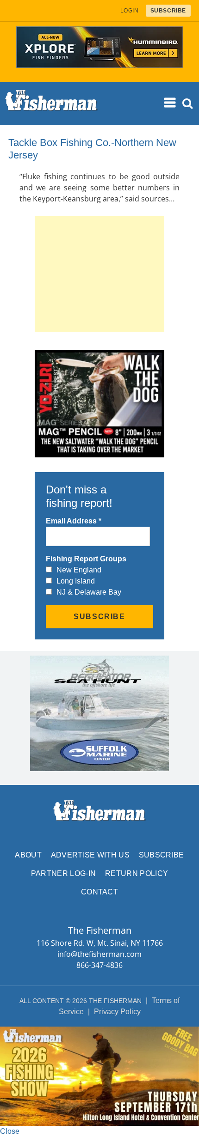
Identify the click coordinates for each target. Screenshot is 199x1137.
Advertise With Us (90, 855)
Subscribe (161, 855)
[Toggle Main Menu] (170, 103)
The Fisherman (51, 103)
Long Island (75, 581)
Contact (99, 892)
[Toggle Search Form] (187, 103)
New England (78, 570)
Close (9, 1131)
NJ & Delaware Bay (88, 592)
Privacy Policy (117, 1011)
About (28, 855)
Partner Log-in (63, 873)
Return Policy (136, 873)
